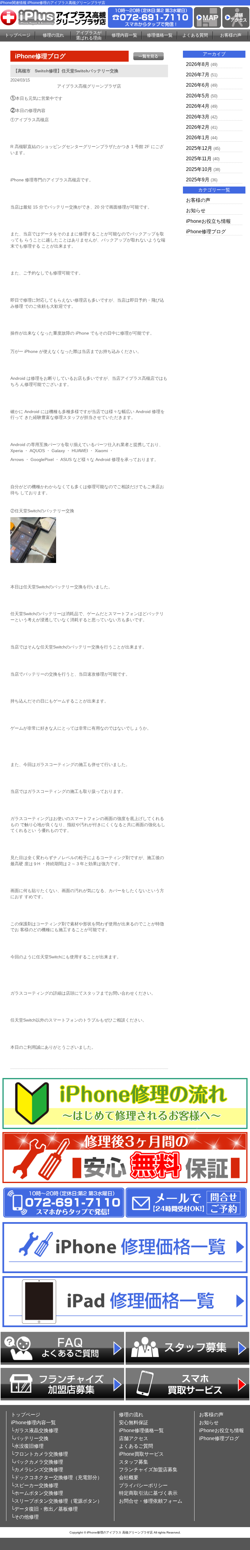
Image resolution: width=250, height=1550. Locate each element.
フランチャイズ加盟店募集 (148, 1469)
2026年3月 (197, 116)
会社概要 (128, 1477)
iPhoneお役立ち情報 (208, 221)
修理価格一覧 (160, 35)
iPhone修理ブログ (206, 231)
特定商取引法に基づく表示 (148, 1493)
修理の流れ (53, 35)
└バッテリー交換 (29, 1438)
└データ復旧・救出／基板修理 (44, 1509)
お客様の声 (230, 35)
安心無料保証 (133, 1422)
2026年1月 (197, 137)
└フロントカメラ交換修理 (39, 1454)
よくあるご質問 (136, 1446)
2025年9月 (197, 179)
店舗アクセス (133, 1438)
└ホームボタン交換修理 (37, 1493)
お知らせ (195, 210)
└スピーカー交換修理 (34, 1485)
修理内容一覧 (124, 35)
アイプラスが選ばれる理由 (89, 35)
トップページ (17, 35)
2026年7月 (197, 74)
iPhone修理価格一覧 (141, 1430)
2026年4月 (197, 106)
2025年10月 (199, 169)
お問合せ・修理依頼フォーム (150, 1501)
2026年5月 (197, 95)
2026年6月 (197, 85)
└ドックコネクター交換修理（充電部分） (56, 1477)
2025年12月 (199, 148)
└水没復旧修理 (27, 1446)
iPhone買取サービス (141, 1454)
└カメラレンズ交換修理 (37, 1469)
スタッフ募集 (133, 1462)
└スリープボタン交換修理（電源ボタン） (56, 1501)
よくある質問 (195, 35)
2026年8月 (197, 64)
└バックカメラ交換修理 (37, 1462)
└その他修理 (25, 1516)
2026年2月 (197, 127)
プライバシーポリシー (143, 1485)
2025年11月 (199, 158)
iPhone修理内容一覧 (33, 1422)
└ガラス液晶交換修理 (34, 1430)
